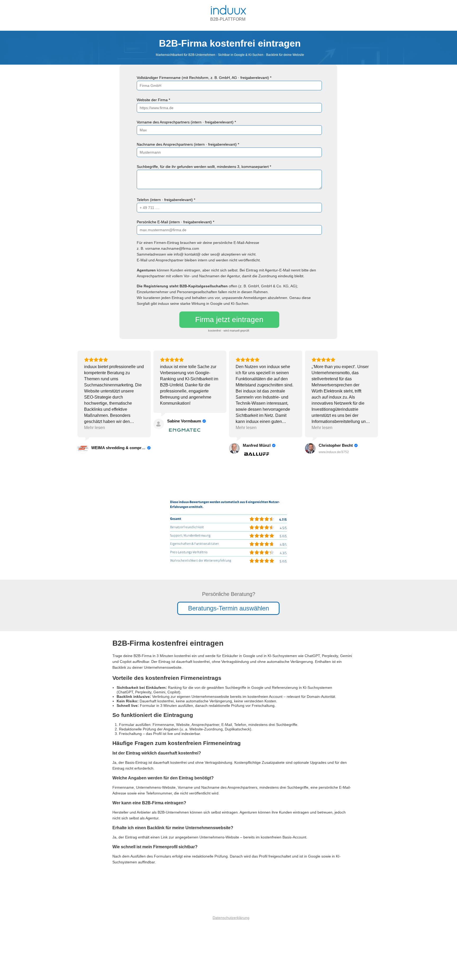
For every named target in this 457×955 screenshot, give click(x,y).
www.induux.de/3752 (334, 452)
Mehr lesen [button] (94, 427)
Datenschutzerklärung (231, 918)
